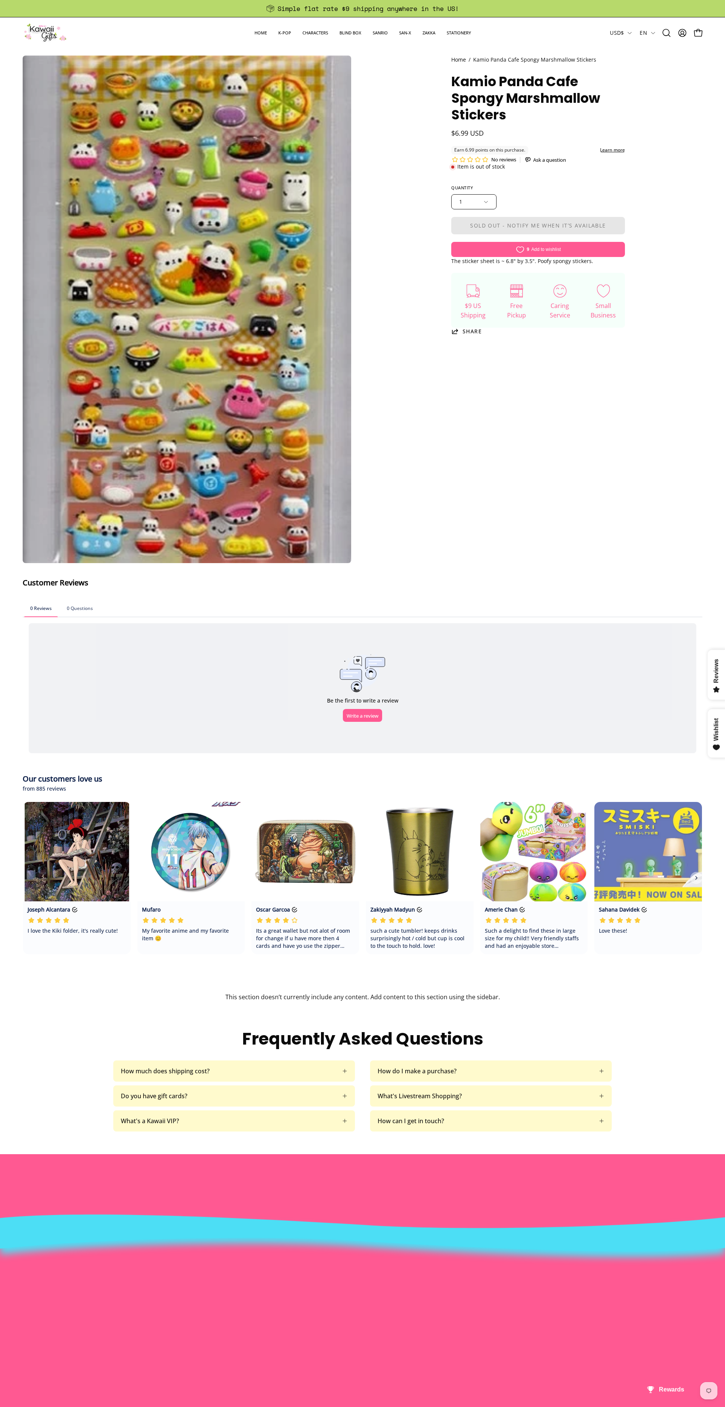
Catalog (207, 1296)
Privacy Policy (215, 1321)
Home (458, 59)
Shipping (347, 1284)
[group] (362, 8)
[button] (285, 32)
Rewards (208, 1271)
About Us (209, 1259)
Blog (341, 1309)
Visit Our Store (356, 1259)
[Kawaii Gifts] (45, 32)
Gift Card (348, 1296)
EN (643, 32)
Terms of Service (220, 1309)
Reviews (346, 1321)
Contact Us (351, 1271)
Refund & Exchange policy (233, 1284)
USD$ (617, 32)
